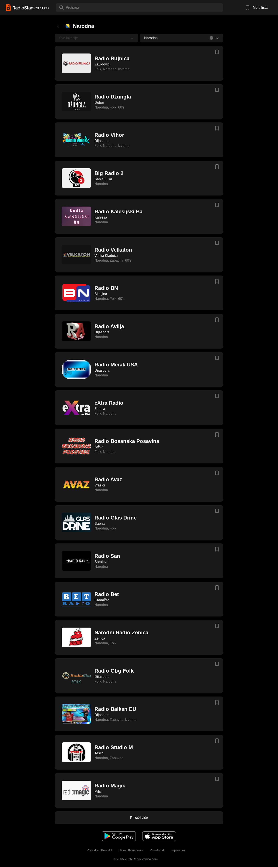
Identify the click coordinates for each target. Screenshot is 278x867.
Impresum (177, 850)
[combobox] (66, 8)
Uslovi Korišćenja (130, 850)
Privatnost (157, 850)
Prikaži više (139, 818)
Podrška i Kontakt (99, 850)
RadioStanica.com (145, 859)
